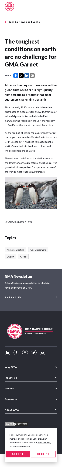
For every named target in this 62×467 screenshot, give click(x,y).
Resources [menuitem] (11, 399)
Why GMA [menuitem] (11, 367)
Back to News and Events (24, 22)
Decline (43, 454)
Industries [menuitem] (11, 377)
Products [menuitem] (10, 388)
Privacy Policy (44, 442)
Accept (18, 454)
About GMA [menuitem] (12, 409)
